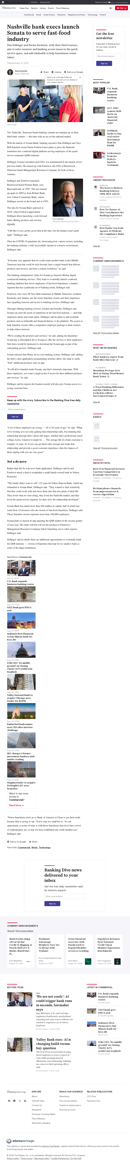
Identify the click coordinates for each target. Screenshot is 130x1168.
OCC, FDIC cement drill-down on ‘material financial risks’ (114, 115)
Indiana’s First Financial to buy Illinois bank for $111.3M (107, 1027)
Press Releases (62, 8)
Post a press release (110, 333)
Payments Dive (45, 2)
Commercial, (24, 847)
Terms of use (26, 1158)
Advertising (64, 1096)
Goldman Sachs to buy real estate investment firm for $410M (114, 138)
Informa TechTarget (50, 1146)
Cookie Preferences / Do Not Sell (66, 1158)
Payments (61, 15)
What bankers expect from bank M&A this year (108, 358)
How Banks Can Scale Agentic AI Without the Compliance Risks (112, 231)
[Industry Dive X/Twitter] (19, 1101)
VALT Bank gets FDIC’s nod (107, 1011)
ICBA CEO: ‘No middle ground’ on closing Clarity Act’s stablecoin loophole (110, 1046)
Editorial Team (38, 1101)
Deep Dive (24, 8)
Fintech (103, 15)
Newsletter (36, 1109)
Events (51, 8)
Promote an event (109, 448)
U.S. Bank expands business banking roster (112, 94)
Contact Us (37, 1105)
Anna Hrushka (21, 70)
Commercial (29, 15)
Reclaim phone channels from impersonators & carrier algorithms (107, 491)
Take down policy (42, 1158)
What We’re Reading (41, 1123)
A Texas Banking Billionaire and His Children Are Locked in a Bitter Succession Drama (108, 391)
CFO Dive (34, 2)
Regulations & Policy (76, 15)
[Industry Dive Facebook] (14, 1101)
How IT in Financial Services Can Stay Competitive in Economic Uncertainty (109, 471)
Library (43, 8)
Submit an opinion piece (70, 1105)
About (34, 1096)
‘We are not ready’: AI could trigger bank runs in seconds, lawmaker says (54, 1003)
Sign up (123, 8)
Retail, (35, 847)
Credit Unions (49, 15)
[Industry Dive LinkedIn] (9, 1101)
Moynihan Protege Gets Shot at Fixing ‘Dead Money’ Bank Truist (108, 373)
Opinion (34, 8)
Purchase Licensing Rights (43, 1114)
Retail (38, 15)
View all (96, 246)
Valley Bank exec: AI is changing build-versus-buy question (53, 1043)
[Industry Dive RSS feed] (25, 1101)
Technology (92, 15)
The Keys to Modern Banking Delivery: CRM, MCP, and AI (111, 190)
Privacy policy (13, 1158)
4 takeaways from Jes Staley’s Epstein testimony (114, 159)
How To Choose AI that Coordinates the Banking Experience (112, 212)
